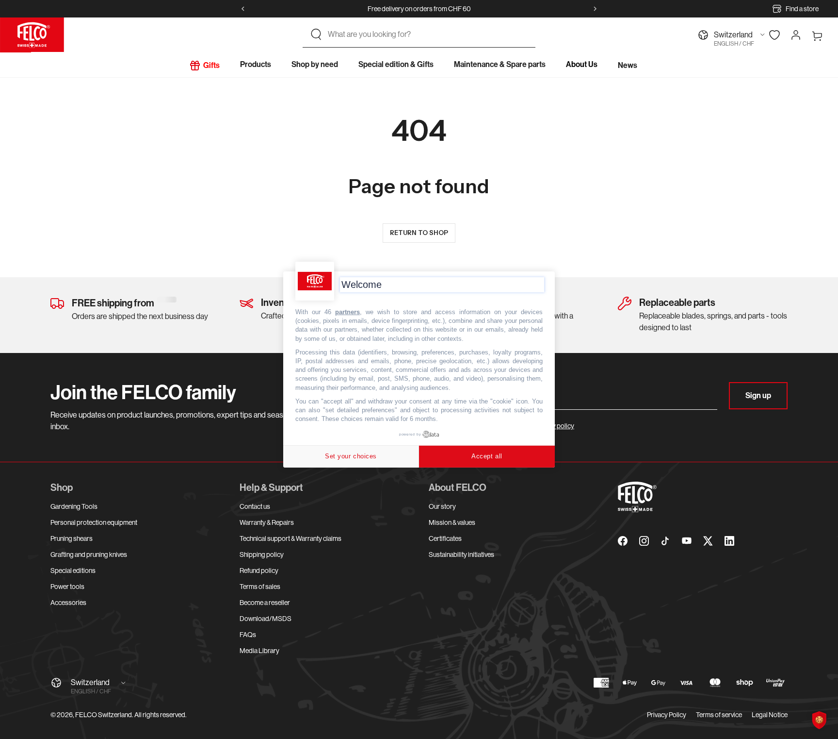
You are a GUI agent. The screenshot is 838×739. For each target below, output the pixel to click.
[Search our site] (316, 34)
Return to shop (419, 232)
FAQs (248, 634)
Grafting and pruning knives (88, 554)
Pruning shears (71, 538)
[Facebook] (623, 541)
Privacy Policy (666, 715)
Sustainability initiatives (461, 554)
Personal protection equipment (93, 522)
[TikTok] (665, 541)
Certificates (445, 538)
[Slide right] (595, 9)
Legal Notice (770, 715)
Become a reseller (265, 602)
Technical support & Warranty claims (290, 538)
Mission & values (452, 522)
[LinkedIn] (729, 541)
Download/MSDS (265, 618)
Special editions (73, 570)
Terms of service (719, 715)
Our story (442, 506)
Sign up (758, 395)
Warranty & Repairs (267, 522)
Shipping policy (262, 554)
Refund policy (259, 570)
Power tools (67, 586)
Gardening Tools (73, 506)
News (627, 65)
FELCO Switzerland (103, 715)
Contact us (255, 506)
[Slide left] (243, 9)
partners (347, 312)
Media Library (259, 651)
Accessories (68, 602)
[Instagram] (644, 541)
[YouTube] (687, 541)
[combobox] (428, 34)
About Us (581, 64)
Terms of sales (260, 586)
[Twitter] (708, 541)
